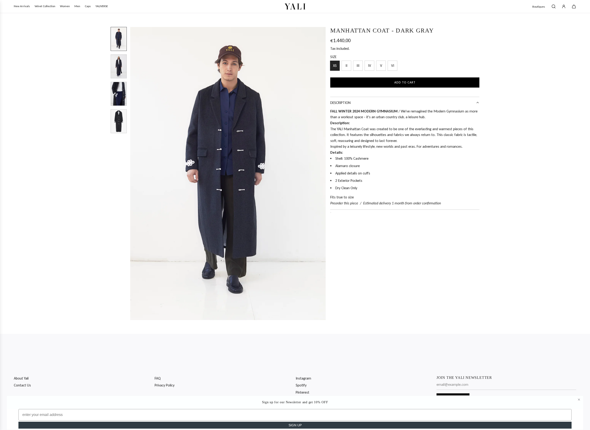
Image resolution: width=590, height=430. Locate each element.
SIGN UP (295, 425)
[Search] (554, 6)
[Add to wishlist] (330, 212)
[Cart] (574, 6)
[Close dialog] (579, 399)
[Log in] (564, 6)
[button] (134, 173)
